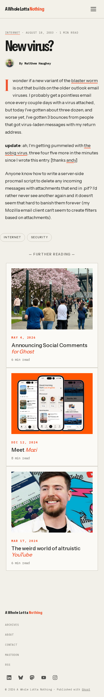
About (9, 634)
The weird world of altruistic (46, 551)
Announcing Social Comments (49, 348)
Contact (11, 644)
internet (12, 32)
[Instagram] (55, 678)
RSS (7, 664)
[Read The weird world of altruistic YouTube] (52, 502)
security (39, 237)
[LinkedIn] (9, 678)
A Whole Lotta (24, 9)
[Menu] (93, 9)
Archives (12, 625)
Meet (24, 450)
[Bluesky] (21, 678)
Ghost (86, 689)
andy (71, 160)
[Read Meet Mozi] (52, 403)
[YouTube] (44, 678)
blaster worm (84, 80)
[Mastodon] (32, 678)
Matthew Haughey (37, 63)
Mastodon (12, 655)
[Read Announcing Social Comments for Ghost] (52, 298)
